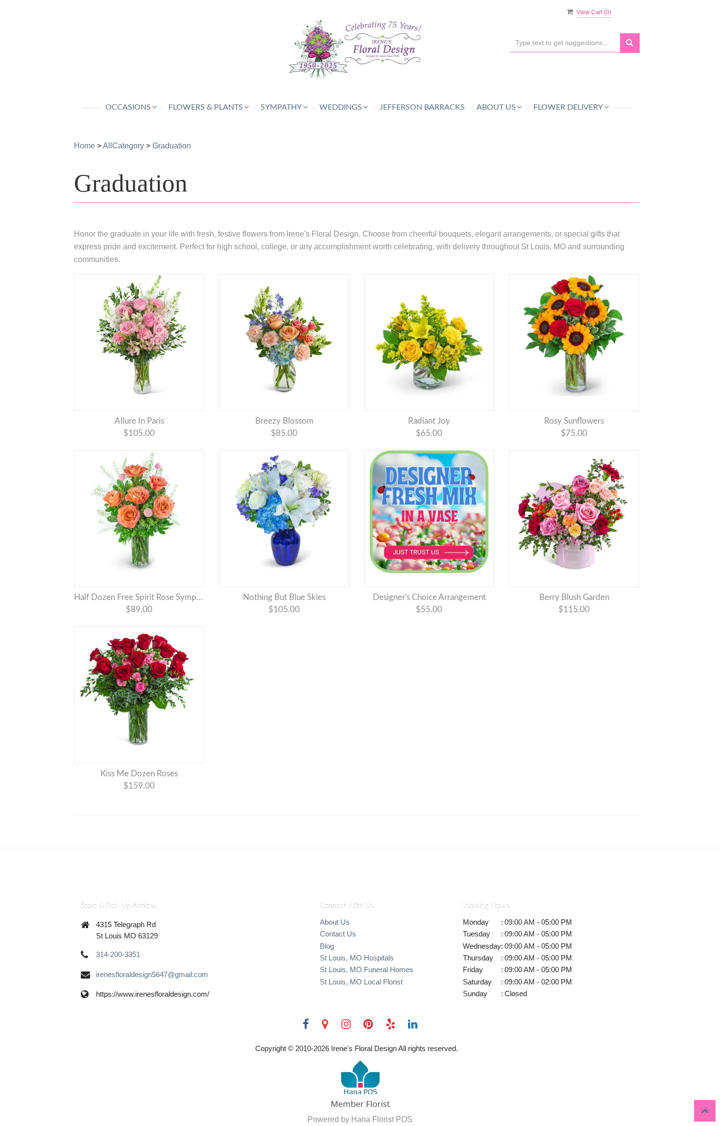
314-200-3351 (118, 954)
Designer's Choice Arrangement (429, 597)
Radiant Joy (429, 421)
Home (84, 146)
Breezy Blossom (284, 421)
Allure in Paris (139, 421)
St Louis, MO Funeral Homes (366, 969)
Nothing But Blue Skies (284, 597)
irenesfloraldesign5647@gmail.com (152, 974)
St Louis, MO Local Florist (361, 982)
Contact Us (338, 934)
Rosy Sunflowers (574, 421)
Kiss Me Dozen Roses (139, 773)
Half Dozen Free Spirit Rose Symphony (139, 597)
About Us (335, 922)
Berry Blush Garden (574, 597)
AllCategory (123, 146)
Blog (327, 946)
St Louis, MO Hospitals (357, 958)
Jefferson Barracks (422, 107)
